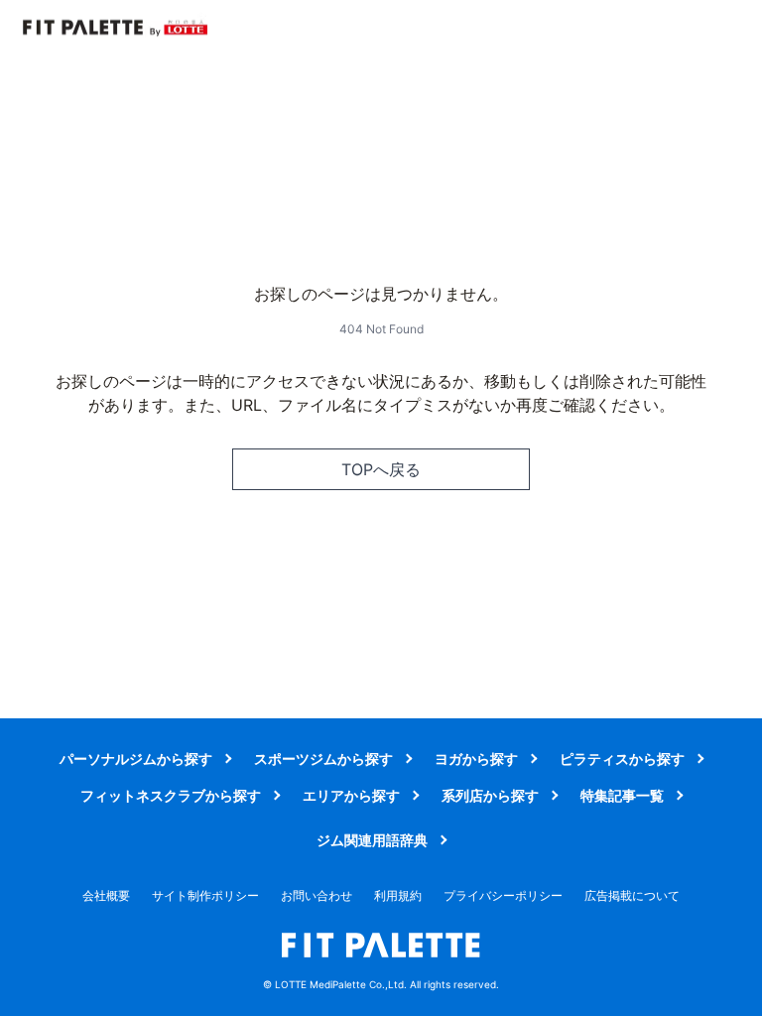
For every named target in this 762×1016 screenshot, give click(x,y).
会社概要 (106, 895)
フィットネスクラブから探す (170, 795)
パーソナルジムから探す (136, 758)
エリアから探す (351, 795)
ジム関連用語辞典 (372, 839)
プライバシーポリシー (503, 895)
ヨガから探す (476, 758)
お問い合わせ (316, 895)
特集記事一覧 (622, 795)
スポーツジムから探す (323, 758)
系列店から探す (490, 795)
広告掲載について (632, 895)
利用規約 (398, 895)
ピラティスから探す (622, 758)
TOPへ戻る (381, 469)
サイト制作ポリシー (205, 895)
